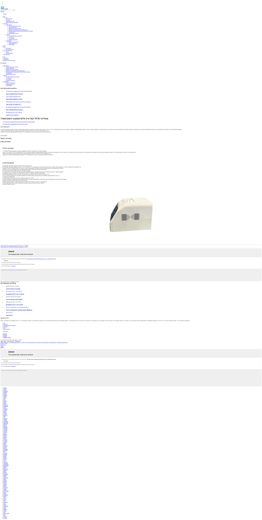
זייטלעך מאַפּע (3, 341)
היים (4, 16)
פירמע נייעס (8, 48)
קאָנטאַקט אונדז (6, 54)
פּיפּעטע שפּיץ (11, 44)
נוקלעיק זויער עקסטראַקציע (34, 342)
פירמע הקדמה (9, 18)
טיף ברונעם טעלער (13, 43)
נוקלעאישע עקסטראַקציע (62, 342)
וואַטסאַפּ (2, 347)
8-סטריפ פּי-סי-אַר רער (13, 42)
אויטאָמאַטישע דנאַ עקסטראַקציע (49, 342)
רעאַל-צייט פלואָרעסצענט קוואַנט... (15, 94)
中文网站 (6, 8)
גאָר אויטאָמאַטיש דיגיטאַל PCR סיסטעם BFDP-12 (19, 310)
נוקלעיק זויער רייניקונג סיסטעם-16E (15, 294)
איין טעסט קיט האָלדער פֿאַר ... (14, 104)
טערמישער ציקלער (13, 27)
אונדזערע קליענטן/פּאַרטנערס (12, 22)
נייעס (4, 47)
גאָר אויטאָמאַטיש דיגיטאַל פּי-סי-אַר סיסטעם (18, 29)
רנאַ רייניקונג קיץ (24, 342)
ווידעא (4, 45)
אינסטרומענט (9, 24)
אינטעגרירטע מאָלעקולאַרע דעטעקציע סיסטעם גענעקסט (21, 31)
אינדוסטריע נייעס (9, 49)
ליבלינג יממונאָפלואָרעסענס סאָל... (14, 99)
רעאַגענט (8, 34)
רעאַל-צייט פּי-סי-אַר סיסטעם (15, 28)
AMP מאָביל (17, 341)
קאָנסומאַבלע (8, 40)
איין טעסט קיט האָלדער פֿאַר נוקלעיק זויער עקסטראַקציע (12, 247)
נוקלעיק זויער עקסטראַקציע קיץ (15, 35)
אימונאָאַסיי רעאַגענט (13, 39)
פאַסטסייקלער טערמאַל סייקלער (14, 299)
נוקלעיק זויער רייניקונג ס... (12, 115)
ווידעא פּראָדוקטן (9, 53)
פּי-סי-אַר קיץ (11, 37)
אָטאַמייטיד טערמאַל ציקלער (13, 289)
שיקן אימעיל (3, 345)
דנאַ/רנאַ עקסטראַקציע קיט (14, 342)
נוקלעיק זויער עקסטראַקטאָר (15, 26)
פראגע (7, 51)
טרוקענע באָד (11, 32)
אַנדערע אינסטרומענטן (13, 33)
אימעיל (2, 346)
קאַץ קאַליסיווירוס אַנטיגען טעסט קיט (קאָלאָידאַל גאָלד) (12, 245)
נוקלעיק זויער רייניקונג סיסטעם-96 (14, 304)
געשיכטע (8, 20)
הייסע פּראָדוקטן (10, 341)
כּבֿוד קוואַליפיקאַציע (10, 21)
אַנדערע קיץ (11, 38)
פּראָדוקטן (5, 23)
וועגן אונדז (5, 326)
